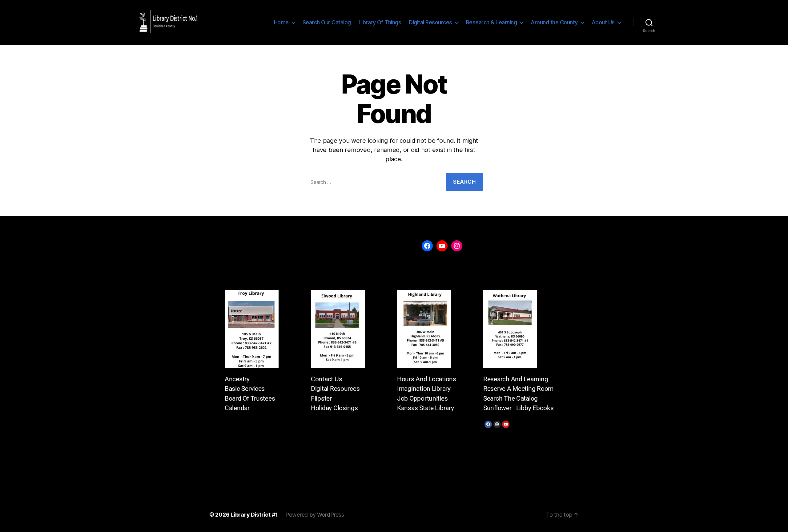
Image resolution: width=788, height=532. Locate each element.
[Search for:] (372, 183)
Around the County (554, 22)
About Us (603, 22)
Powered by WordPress (314, 514)
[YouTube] (442, 245)
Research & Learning (491, 22)
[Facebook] (488, 424)
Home (281, 22)
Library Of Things (380, 22)
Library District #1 (254, 514)
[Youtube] (505, 424)
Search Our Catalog (327, 22)
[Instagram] (497, 424)
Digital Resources (430, 22)
